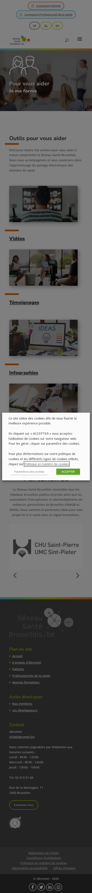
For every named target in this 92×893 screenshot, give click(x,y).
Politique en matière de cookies (46, 464)
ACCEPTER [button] (68, 472)
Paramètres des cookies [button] (29, 472)
